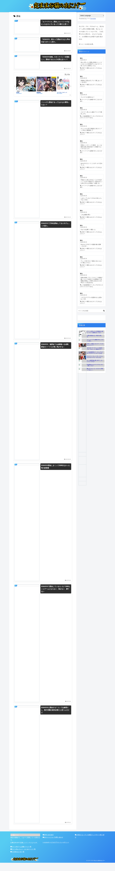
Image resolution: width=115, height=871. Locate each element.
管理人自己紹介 (49, 835)
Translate (93, 18)
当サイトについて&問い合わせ (53, 837)
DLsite (67, 74)
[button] (104, 311)
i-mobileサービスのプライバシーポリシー (56, 842)
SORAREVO (19, 93)
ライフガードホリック (62, 92)
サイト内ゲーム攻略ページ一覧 (21, 846)
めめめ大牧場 (39, 93)
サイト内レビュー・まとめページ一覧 (24, 849)
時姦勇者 (39, 92)
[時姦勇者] (46, 84)
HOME (17, 92)
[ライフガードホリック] (67, 84)
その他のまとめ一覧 (18, 852)
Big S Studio (59, 93)
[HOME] (26, 84)
